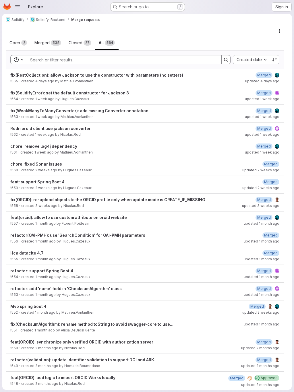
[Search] (226, 59)
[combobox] (251, 59)
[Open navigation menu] (17, 6)
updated (262, 81)
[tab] (18, 43)
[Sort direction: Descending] (274, 59)
